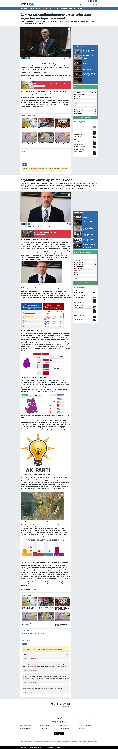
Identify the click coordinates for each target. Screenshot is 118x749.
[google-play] (59, 733)
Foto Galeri (79, 4)
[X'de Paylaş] (24, 58)
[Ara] (97, 4)
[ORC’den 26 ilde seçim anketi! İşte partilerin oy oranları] (29, 122)
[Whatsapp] (65, 722)
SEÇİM (21, 11)
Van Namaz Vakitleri (65, 725)
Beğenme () (35, 658)
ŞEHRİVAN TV (80, 8)
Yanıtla (24, 658)
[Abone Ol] (70, 58)
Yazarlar (93, 4)
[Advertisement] (85, 35)
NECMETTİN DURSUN (26, 226)
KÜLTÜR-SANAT (72, 8)
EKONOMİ (32, 8)
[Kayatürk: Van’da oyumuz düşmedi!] (46, 207)
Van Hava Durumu (45, 725)
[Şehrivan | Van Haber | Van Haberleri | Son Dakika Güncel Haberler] (27, 4)
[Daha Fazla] (29, 58)
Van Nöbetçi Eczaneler (26, 725)
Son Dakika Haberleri (65, 728)
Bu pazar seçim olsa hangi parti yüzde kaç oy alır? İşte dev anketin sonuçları (29, 143)
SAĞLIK (51, 8)
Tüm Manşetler (44, 728)
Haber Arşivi (83, 728)
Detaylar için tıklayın (85, 117)
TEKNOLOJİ (57, 8)
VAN (21, 8)
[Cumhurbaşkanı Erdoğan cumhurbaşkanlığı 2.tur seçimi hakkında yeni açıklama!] (46, 42)
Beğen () (29, 658)
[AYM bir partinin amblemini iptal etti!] (46, 122)
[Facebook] (53, 722)
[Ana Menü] (97, 8)
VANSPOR (26, 8)
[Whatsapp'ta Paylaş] (26, 58)
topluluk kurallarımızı (33, 168)
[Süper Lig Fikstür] (95, 121)
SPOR (42, 8)
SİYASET (47, 8)
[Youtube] (60, 722)
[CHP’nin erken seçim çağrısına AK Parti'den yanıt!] (46, 136)
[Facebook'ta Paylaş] (22, 58)
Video (86, 4)
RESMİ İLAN (64, 8)
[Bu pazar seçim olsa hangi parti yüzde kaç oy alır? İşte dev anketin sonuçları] (29, 136)
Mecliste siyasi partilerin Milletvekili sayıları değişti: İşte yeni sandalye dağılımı (62, 129)
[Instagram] (58, 722)
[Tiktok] (62, 722)
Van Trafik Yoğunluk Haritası (86, 725)
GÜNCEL (38, 8)
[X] (56, 722)
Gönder (24, 164)
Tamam (96, 747)
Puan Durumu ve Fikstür (26, 728)
